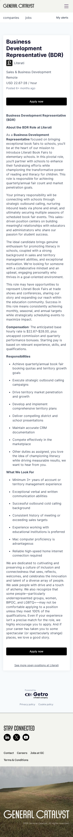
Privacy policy (27, 704)
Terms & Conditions (16, 760)
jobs (28, 18)
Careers (22, 753)
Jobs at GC (37, 753)
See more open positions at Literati (36, 665)
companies (11, 18)
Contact (9, 753)
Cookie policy (45, 704)
